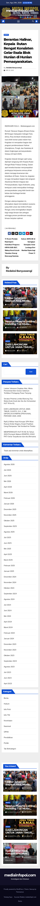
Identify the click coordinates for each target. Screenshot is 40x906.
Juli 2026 (7, 470)
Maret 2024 (8, 627)
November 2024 (10, 582)
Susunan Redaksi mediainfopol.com (25, 897)
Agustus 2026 (9, 464)
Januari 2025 (9, 571)
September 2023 (10, 661)
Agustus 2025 (9, 532)
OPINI (6, 732)
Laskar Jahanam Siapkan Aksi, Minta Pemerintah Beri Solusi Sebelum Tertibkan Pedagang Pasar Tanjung (18, 391)
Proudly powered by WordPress (14, 889)
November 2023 (10, 650)
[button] (33, 21)
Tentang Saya (8, 897)
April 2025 (8, 554)
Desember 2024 (10, 577)
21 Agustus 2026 (14, 857)
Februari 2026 (9, 498)
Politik (6, 743)
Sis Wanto (23, 304)
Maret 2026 (8, 492)
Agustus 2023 (9, 667)
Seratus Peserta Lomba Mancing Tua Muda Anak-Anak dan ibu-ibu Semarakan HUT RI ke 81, (20, 401)
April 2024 (8, 622)
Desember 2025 (10, 509)
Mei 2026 (7, 481)
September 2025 (10, 526)
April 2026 (8, 487)
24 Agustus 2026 (14, 788)
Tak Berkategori (10, 749)
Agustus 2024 (9, 599)
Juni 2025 (8, 543)
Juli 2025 (7, 537)
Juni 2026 (8, 476)
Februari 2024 (9, 633)
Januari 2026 (9, 504)
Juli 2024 (7, 605)
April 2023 (8, 683)
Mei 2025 (7, 549)
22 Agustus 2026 (14, 812)
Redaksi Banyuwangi (14, 68)
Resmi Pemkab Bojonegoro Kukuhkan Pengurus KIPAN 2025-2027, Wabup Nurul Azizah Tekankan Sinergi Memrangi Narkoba (12, 247)
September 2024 (10, 594)
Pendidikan (8, 737)
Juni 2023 (8, 678)
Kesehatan (8, 721)
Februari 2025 (9, 565)
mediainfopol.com (20, 11)
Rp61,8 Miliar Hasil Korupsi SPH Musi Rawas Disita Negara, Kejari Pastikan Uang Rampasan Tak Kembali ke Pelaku (19, 424)
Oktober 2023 (9, 655)
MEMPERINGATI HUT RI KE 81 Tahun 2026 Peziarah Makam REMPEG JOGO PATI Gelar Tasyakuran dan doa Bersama (20, 434)
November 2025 (10, 515)
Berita (6, 34)
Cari (5, 364)
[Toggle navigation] (18, 21)
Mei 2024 (7, 616)
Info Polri (7, 709)
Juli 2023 (7, 672)
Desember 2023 (10, 644)
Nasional (7, 726)
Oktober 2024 (9, 588)
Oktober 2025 (9, 521)
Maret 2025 (8, 560)
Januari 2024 (9, 639)
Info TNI (7, 715)
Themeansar (20, 892)
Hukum (6, 704)
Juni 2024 (8, 610)
